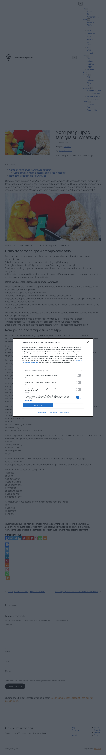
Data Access (53, 412)
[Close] (89, 343)
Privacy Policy (64, 412)
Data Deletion (41, 412)
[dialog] (53, 377)
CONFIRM (38, 405)
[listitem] (53, 371)
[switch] (78, 375)
